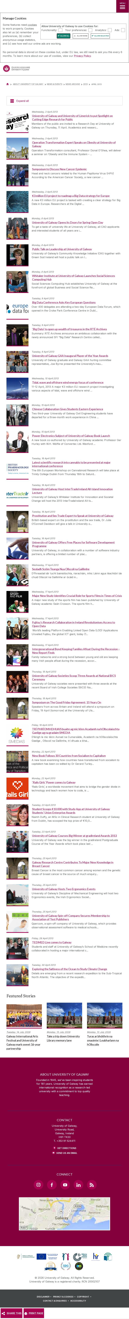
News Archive (73, 84)
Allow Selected (101, 36)
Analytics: (101, 30)
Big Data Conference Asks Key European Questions (64, 302)
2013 (85, 84)
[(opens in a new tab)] (38, 1259)
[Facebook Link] (51, 1184)
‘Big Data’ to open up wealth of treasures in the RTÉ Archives (69, 329)
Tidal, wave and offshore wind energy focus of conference (68, 382)
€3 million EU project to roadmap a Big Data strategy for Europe (71, 195)
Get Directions (66, 1148)
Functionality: (49, 30)
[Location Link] (64, 1227)
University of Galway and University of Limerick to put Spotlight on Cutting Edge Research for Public (72, 117)
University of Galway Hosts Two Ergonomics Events (63, 889)
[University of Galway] (16, 69)
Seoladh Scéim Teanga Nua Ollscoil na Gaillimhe (61, 569)
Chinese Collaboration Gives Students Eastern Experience (67, 409)
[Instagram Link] (38, 1184)
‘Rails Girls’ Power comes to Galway (54, 782)
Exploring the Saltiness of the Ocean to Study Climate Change (69, 969)
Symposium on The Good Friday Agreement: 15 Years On (66, 702)
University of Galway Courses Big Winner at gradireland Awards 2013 (74, 835)
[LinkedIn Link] (78, 1184)
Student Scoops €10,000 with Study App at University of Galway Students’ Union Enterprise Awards (71, 810)
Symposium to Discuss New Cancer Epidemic (59, 169)
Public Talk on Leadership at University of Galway (62, 249)
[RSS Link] (91, 1184)
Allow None (82, 36)
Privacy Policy (82, 55)
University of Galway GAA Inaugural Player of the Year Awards (70, 355)
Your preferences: (76, 30)
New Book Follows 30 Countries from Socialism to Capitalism (69, 755)
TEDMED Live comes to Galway (51, 942)
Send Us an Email (66, 1153)
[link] (37, 1256)
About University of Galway (28, 84)
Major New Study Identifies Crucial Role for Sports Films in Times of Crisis (77, 595)
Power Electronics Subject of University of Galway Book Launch (71, 435)
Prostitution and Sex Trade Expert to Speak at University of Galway (72, 515)
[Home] (7, 84)
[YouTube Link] (65, 1184)
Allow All (64, 36)
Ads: (117, 30)
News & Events (54, 84)
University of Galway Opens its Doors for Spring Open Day (67, 222)
